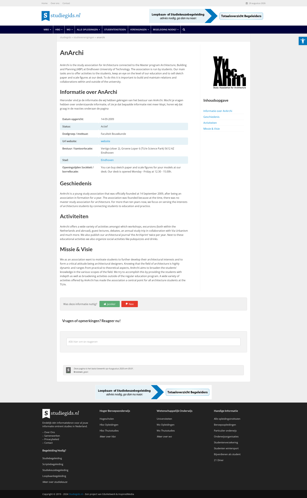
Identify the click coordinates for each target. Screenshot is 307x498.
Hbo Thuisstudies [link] (109, 430)
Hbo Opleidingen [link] (109, 424)
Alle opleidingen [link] (87, 29)
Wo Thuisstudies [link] (166, 430)
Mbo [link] (46, 29)
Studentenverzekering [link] (226, 442)
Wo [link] (69, 29)
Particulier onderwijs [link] (225, 430)
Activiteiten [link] (210, 123)
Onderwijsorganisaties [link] (226, 436)
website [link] (105, 141)
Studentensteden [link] (115, 29)
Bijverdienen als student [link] (227, 454)
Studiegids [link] (65, 37)
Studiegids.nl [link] (76, 494)
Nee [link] (131, 304)
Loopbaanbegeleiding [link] (54, 476)
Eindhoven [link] (107, 160)
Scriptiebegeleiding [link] (52, 464)
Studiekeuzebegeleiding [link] (55, 470)
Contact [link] (66, 3)
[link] (303, 41)
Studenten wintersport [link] (226, 448)
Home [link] (44, 3)
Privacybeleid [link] (51, 439)
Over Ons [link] (49, 432)
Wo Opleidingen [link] (165, 424)
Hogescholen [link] (107, 418)
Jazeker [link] (111, 304)
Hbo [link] (57, 29)
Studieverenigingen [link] (84, 37)
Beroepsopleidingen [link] (225, 424)
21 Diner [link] (219, 460)
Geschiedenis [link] (211, 117)
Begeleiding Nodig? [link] (164, 29)
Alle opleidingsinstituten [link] (227, 418)
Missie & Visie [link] (211, 128)
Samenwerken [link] (52, 435)
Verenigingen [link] (138, 29)
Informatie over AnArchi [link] (217, 111)
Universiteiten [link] (164, 418)
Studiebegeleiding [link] (52, 458)
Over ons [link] (55, 3)
